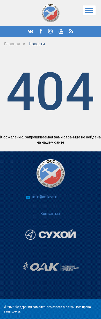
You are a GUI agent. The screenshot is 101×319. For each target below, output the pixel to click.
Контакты (50, 214)
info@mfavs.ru (45, 196)
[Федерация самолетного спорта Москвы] (50, 13)
